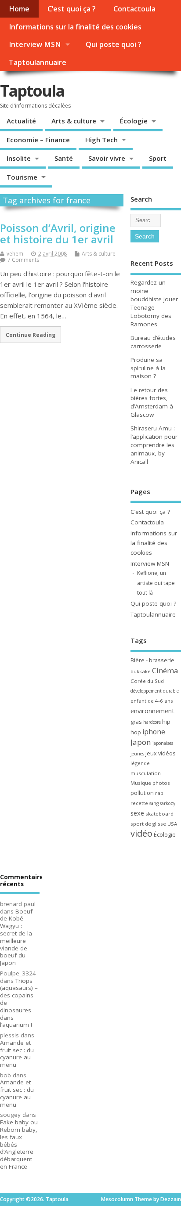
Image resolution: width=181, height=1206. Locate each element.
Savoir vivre (106, 158)
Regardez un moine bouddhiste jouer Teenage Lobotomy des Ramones (154, 303)
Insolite (19, 158)
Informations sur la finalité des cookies (75, 27)
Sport (158, 158)
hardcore (152, 722)
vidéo (141, 833)
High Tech (101, 139)
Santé (63, 158)
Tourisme (22, 177)
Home (19, 9)
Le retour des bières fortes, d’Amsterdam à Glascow (151, 402)
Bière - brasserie (152, 660)
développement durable (154, 691)
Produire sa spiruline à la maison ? (148, 368)
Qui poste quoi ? (113, 44)
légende (140, 763)
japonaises (162, 743)
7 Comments (23, 260)
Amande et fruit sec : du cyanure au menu (17, 1054)
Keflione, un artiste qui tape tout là (156, 582)
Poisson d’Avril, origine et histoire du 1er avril (58, 233)
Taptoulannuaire (37, 62)
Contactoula (134, 9)
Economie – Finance (38, 139)
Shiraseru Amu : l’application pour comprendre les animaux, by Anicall (153, 445)
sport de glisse (148, 823)
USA (172, 823)
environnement (152, 710)
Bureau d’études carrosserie (153, 342)
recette (139, 803)
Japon (140, 742)
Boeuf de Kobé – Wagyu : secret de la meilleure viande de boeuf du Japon (16, 937)
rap (159, 793)
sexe (137, 813)
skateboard (159, 813)
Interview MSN (35, 44)
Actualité (21, 120)
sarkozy (167, 803)
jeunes (137, 754)
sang (154, 803)
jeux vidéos (160, 753)
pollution (142, 793)
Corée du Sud (147, 681)
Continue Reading (30, 334)
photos (161, 783)
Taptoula (32, 90)
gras (136, 722)
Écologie (134, 120)
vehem (15, 253)
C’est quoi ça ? (71, 9)
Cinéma (165, 670)
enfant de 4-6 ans (151, 700)
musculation (145, 773)
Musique (140, 783)
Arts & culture (73, 120)
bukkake (140, 671)
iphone (153, 732)
